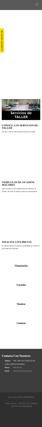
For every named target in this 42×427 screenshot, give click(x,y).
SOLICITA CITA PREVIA (17, 242)
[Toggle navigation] (37, 4)
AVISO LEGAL (10, 403)
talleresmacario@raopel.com (22, 371)
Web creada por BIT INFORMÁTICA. (21, 397)
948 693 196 (17, 367)
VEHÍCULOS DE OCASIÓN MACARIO (18, 183)
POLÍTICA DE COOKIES (28, 403)
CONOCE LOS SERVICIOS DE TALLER (20, 126)
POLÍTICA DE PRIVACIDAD (21, 406)
